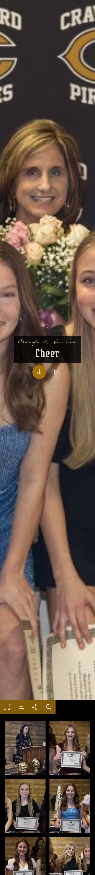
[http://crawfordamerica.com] (47, 341)
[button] (48, 864)
